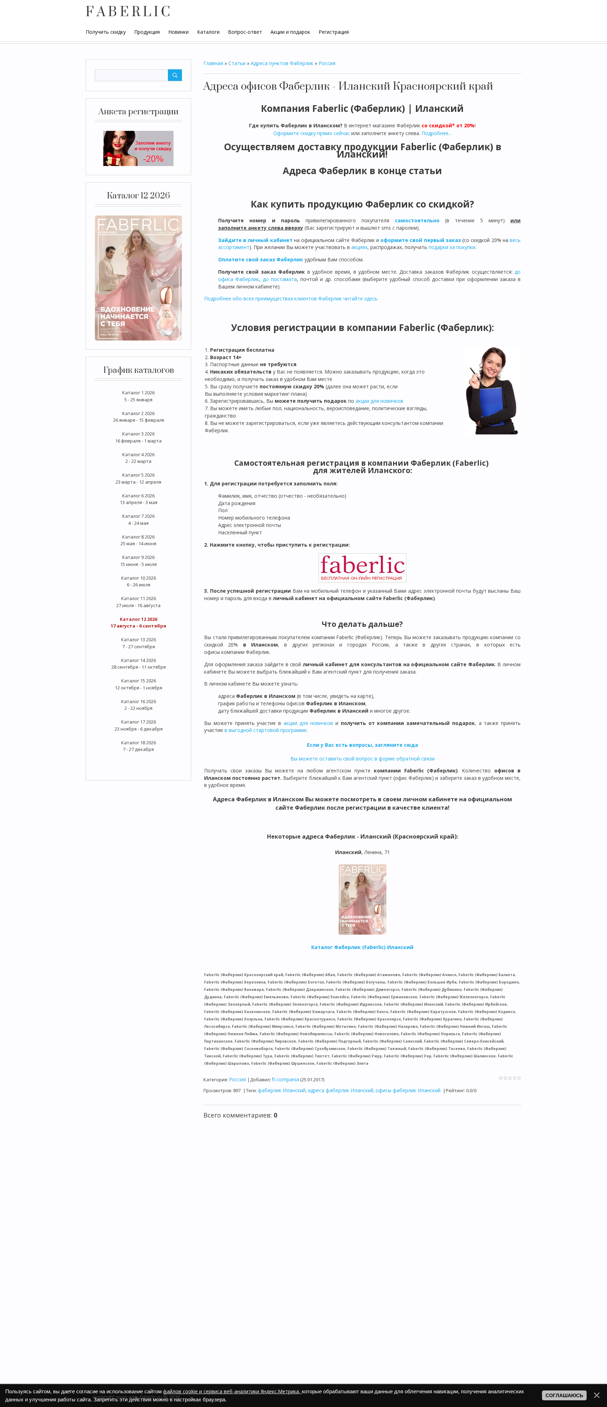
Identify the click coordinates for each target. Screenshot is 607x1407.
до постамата (280, 279)
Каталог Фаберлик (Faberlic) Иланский (362, 947)
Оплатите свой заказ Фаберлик (260, 259)
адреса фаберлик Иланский (340, 1090)
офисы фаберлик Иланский (408, 1090)
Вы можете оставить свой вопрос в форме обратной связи (363, 758)
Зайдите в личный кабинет (255, 240)
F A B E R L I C (128, 12)
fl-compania (285, 1079)
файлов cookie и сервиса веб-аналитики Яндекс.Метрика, (232, 1391)
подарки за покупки (452, 247)
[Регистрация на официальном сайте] (138, 148)
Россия (327, 63)
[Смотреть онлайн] (138, 277)
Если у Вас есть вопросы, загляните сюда (362, 744)
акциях (359, 247)
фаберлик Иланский (282, 1090)
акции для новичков (379, 400)
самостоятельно (417, 220)
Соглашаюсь (564, 1395)
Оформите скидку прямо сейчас (311, 133)
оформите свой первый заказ (420, 240)
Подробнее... (437, 133)
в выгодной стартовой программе (265, 730)
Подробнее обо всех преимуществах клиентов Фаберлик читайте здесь (291, 298)
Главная (213, 63)
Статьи (237, 63)
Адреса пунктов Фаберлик (282, 63)
